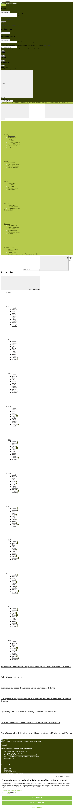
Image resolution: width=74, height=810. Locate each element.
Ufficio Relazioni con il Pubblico (13, 773)
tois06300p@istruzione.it (22, 755)
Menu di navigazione (34, 289)
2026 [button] (9, 306)
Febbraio (14, 309)
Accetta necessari (37, 802)
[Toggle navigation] (15, 111)
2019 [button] (9, 540)
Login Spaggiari (47, 45)
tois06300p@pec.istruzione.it (23, 756)
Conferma (9, 101)
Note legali (7, 770)
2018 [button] (9, 573)
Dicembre (14, 326)
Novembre (15, 324)
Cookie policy (8, 768)
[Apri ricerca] (59, 111)
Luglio (13, 318)
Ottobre (14, 322)
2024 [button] (9, 373)
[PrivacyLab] (12, 793)
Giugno (14, 316)
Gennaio (14, 308)
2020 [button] (9, 506)
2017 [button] (9, 606)
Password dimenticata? (7, 19)
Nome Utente (21, 14)
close (2, 118)
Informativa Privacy (10, 771)
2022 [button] (9, 440)
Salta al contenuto (6, 1)
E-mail (20, 42)
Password (20, 16)
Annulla (3, 101)
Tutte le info (7, 292)
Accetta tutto (37, 797)
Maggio (14, 314)
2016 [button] (9, 640)
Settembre (14, 321)
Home (70, 257)
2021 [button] (9, 473)
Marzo (13, 311)
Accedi (3, 5)
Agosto (14, 319)
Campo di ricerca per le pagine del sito (12, 269)
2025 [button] (9, 340)
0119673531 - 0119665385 (14, 753)
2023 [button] (9, 406)
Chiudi (3, 55)
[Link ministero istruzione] (9, 3)
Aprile (13, 313)
